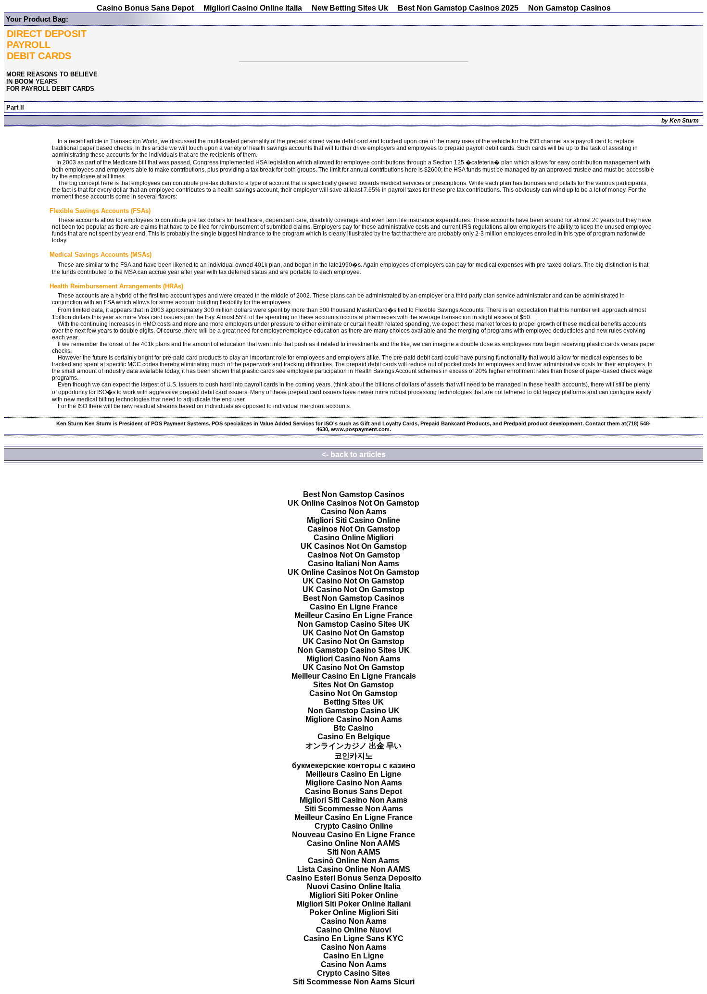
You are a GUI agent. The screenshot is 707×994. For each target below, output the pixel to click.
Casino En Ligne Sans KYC (353, 938)
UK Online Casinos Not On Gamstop (353, 503)
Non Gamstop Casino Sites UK (354, 624)
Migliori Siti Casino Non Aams (353, 800)
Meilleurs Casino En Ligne (353, 774)
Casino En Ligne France (354, 607)
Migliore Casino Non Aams (353, 719)
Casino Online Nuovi (353, 930)
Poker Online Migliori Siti (353, 912)
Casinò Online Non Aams (353, 861)
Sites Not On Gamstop (353, 685)
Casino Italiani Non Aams (353, 563)
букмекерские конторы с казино (354, 765)
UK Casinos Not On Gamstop (354, 546)
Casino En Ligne (353, 956)
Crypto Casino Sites (353, 973)
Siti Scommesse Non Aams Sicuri (354, 982)
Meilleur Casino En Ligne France (353, 615)
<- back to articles (354, 454)
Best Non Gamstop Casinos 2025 (458, 8)
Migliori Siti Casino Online (353, 520)
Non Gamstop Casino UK (354, 711)
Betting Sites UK (354, 702)
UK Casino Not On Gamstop (353, 581)
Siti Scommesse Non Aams (353, 809)
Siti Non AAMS (353, 852)
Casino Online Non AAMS (353, 843)
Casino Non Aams (354, 512)
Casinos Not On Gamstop (353, 529)
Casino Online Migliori (353, 538)
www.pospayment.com (360, 429)
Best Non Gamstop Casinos (353, 494)
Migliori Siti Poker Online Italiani (353, 904)
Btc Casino (353, 728)
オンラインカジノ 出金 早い (353, 746)
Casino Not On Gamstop (353, 693)
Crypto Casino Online (354, 826)
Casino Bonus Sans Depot (145, 8)
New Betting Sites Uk (350, 8)
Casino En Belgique (353, 737)
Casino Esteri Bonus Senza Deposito (353, 878)
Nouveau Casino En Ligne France (353, 835)
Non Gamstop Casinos (569, 8)
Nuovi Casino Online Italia (354, 886)
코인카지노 (353, 756)
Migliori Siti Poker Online (353, 895)
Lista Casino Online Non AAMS (353, 869)
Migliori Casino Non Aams (353, 659)
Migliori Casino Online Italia (252, 8)
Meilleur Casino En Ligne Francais (353, 676)
